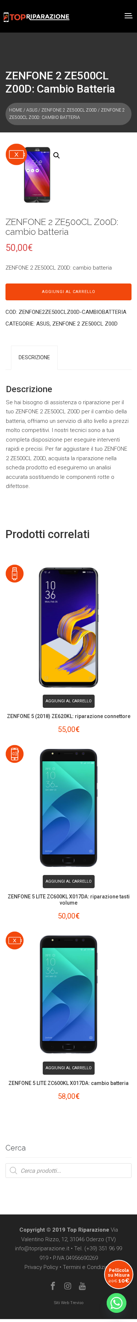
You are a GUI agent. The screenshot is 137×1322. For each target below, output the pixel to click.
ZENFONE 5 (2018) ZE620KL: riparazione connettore (68, 716)
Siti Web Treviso (68, 1302)
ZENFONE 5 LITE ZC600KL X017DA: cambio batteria (68, 1083)
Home (15, 110)
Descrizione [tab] (34, 357)
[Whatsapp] (116, 1303)
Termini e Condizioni (88, 1267)
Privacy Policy (41, 1267)
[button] (56, 155)
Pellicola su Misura (119, 1276)
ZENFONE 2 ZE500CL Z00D (69, 110)
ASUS (31, 110)
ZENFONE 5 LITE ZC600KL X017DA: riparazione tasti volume (69, 900)
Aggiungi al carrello (68, 291)
